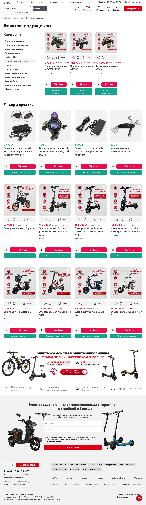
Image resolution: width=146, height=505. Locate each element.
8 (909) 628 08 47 (16, 471)
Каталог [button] (36, 8)
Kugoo (9, 65)
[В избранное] (64, 35)
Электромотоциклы (16, 73)
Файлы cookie (122, 497)
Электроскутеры (14, 49)
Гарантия (42, 2)
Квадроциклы (12, 53)
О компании (21, 2)
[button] (110, 2)
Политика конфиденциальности (129, 494)
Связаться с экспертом (55, 91)
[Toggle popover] (139, 498)
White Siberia (12, 57)
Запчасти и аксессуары (18, 85)
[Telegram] (12, 465)
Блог (32, 2)
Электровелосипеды (16, 45)
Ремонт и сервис (75, 2)
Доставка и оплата (56, 2)
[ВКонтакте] (6, 465)
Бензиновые (12, 69)
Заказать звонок (73, 447)
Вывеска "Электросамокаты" (19, 483)
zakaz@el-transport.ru (14, 477)
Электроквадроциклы (17, 61)
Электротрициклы (15, 77)
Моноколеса (12, 89)
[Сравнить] (47, 84)
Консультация (133, 8)
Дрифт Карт (11, 81)
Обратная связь (27, 465)
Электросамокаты (15, 41)
